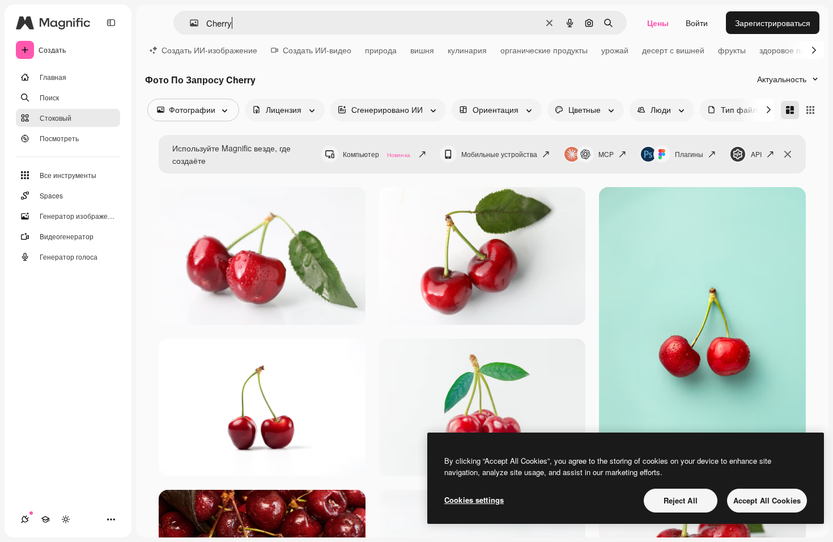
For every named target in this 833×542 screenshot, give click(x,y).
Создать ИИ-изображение (209, 50)
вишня (422, 50)
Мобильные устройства (499, 154)
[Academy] (45, 519)
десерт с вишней (673, 50)
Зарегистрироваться (772, 22)
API (756, 154)
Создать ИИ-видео (317, 50)
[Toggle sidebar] (111, 23)
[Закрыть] (787, 154)
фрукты (732, 50)
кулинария (467, 50)
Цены (658, 22)
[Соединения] (25, 519)
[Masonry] (790, 110)
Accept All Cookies (767, 500)
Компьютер (376, 154)
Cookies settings (474, 499)
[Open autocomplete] (189, 23)
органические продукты (544, 50)
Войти (697, 22)
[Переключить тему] (66, 519)
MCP (606, 154)
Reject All (681, 500)
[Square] (810, 110)
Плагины (689, 154)
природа (381, 50)
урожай (614, 50)
